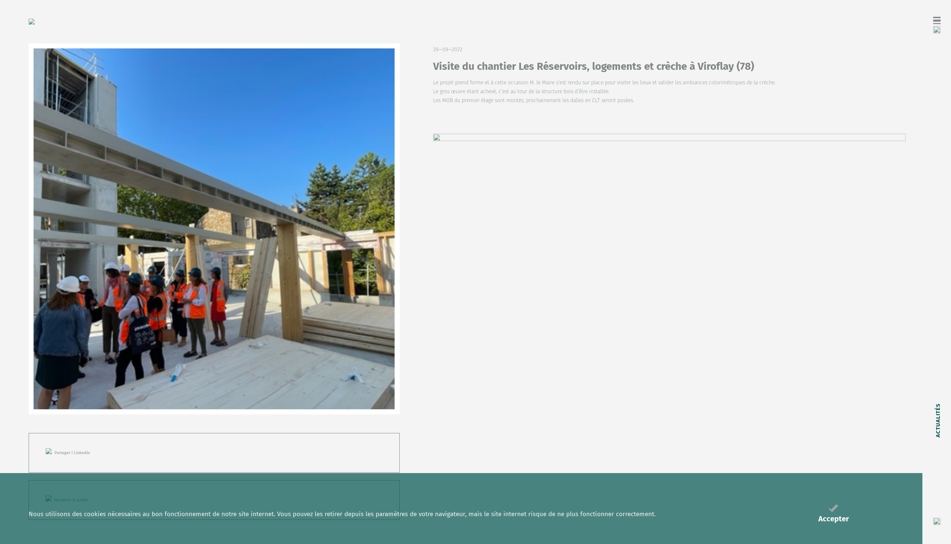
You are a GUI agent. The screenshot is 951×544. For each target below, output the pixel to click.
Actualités (937, 420)
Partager (62, 452)
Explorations (937, 331)
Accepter (833, 518)
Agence (937, 462)
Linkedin (82, 452)
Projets (937, 378)
